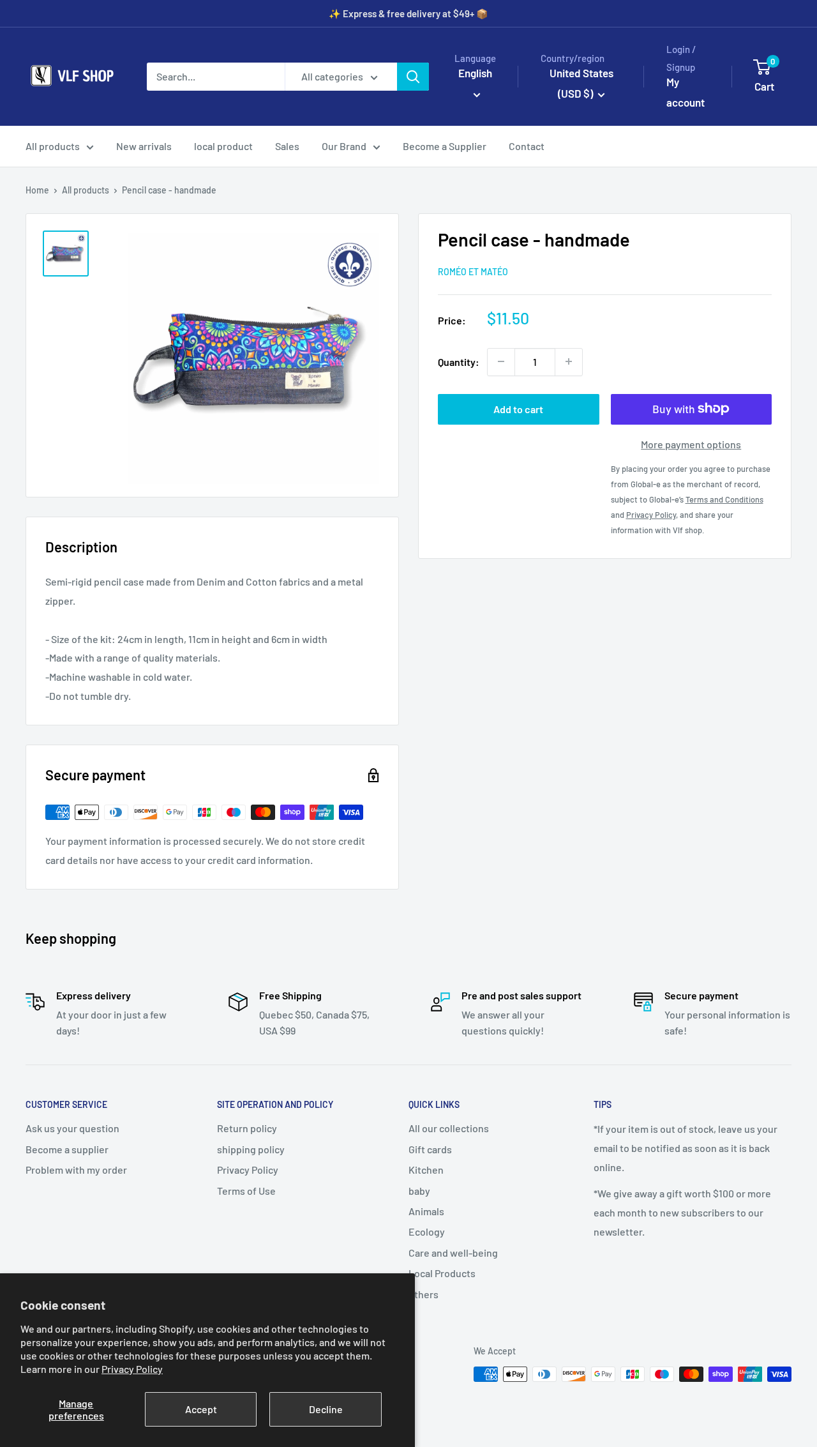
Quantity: (458, 361)
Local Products (442, 1273)
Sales (287, 146)
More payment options (691, 443)
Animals (426, 1211)
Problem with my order (76, 1169)
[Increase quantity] (568, 361)
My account (685, 92)
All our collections (448, 1128)
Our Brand (344, 146)
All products (53, 146)
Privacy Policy (132, 1369)
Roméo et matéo (473, 271)
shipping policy (251, 1149)
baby (419, 1191)
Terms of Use (246, 1191)
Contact (526, 146)
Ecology (426, 1231)
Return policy (247, 1128)
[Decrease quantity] (501, 361)
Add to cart (518, 408)
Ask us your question (72, 1128)
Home (37, 190)
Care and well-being (453, 1252)
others (423, 1294)
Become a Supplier (444, 146)
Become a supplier (67, 1149)
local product (223, 146)
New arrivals (144, 146)
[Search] (413, 77)
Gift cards (430, 1149)
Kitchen (426, 1169)
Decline (326, 1409)
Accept (201, 1409)
